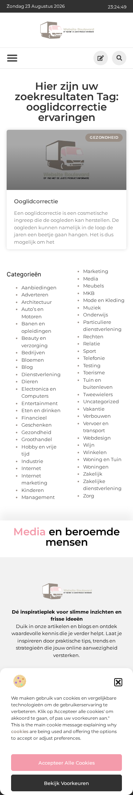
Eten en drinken (41, 410)
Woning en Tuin (102, 459)
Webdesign (97, 438)
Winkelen (95, 452)
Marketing (95, 271)
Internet (31, 468)
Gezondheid (36, 432)
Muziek (92, 308)
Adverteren (34, 295)
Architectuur (36, 302)
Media (90, 279)
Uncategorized (101, 401)
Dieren (29, 381)
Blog (27, 367)
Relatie (91, 343)
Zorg (88, 496)
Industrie (32, 461)
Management (38, 497)
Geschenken (36, 425)
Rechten (93, 336)
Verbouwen (97, 416)
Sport (89, 351)
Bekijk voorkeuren (66, 783)
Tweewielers (98, 394)
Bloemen (32, 360)
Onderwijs (95, 315)
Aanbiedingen (39, 287)
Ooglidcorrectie (36, 201)
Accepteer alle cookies (66, 763)
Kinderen (32, 490)
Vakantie (94, 409)
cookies (19, 731)
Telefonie (94, 358)
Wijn (89, 445)
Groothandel (36, 439)
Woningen (96, 467)
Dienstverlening (41, 374)
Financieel (34, 418)
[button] (118, 682)
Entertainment (39, 403)
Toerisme (94, 372)
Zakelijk (92, 474)
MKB (89, 293)
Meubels (93, 286)
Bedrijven (33, 352)
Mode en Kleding (104, 300)
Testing (91, 365)
